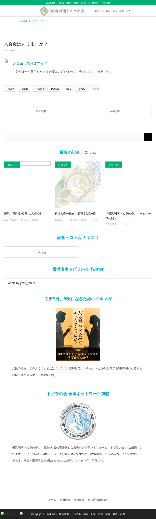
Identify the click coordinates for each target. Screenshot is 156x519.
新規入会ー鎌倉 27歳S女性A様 (75, 213)
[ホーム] (5, 20)
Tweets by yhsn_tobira (20, 283)
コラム (126, 224)
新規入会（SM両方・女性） (85, 219)
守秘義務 (79, 499)
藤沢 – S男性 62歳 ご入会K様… (24, 213)
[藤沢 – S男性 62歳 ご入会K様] (27, 184)
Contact (78, 491)
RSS (84, 491)
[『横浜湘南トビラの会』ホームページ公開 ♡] (128, 184)
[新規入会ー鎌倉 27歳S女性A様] (78, 184)
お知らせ (12, 164)
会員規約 (65, 499)
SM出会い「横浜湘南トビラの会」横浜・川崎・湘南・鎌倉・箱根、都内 (85, 514)
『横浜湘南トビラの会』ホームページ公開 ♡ (128, 215)
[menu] (150, 11)
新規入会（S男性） (31, 219)
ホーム (52, 499)
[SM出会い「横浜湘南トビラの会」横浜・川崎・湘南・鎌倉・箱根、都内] (78, 10)
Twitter (72, 491)
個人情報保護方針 (98, 499)
